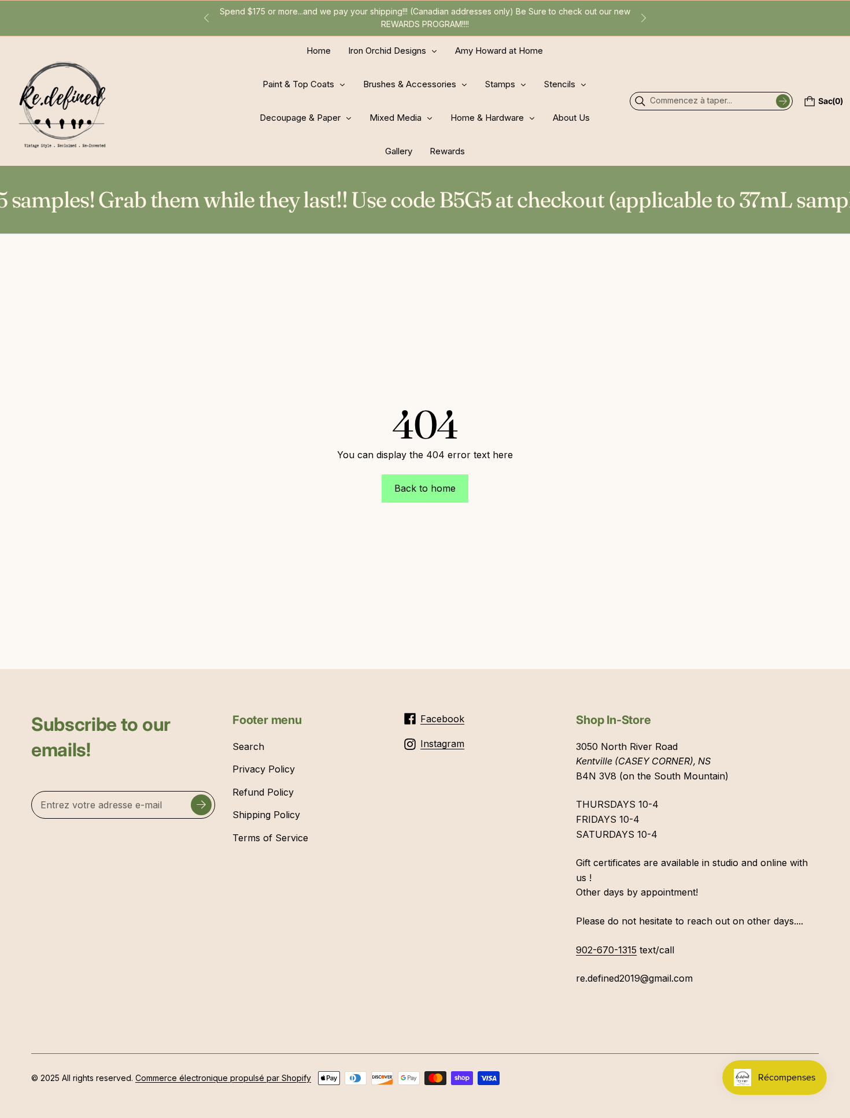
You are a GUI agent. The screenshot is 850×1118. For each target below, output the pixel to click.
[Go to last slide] (206, 18)
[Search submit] (783, 101)
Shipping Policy (266, 814)
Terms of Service (270, 838)
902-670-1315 (606, 950)
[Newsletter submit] (201, 804)
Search (248, 746)
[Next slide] (643, 18)
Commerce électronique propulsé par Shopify (223, 1078)
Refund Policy (263, 792)
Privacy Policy (263, 769)
